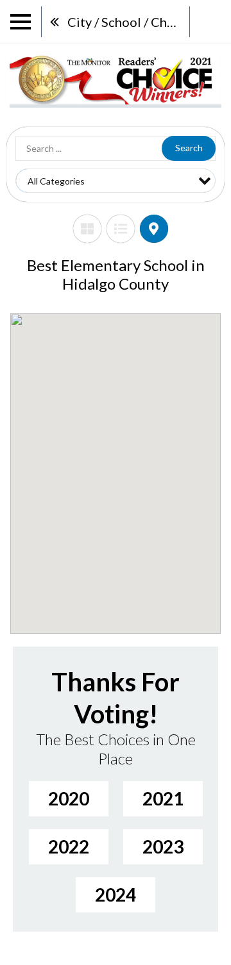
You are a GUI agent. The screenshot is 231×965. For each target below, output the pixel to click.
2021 (163, 798)
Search (189, 147)
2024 (115, 894)
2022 (68, 846)
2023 (163, 846)
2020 (68, 798)
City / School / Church (128, 21)
